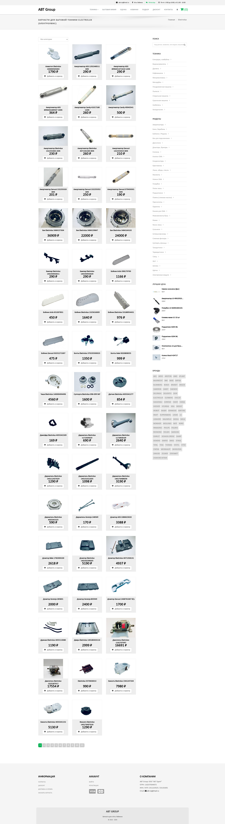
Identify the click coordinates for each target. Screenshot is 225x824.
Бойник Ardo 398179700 (121, 271)
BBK (166, 381)
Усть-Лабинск (138, 2)
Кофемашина (158, 73)
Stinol (178, 441)
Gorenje (167, 402)
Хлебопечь (157, 105)
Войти (91, 782)
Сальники (156, 229)
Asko (175, 376)
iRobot (156, 411)
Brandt (174, 385)
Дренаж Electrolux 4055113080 (53, 640)
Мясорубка (157, 82)
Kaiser (163, 411)
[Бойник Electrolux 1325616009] (87, 300)
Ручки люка (157, 225)
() (185, 9)
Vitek (183, 445)
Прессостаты (157, 202)
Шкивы (155, 266)
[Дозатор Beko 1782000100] (53, 546)
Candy (165, 389)
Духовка (156, 69)
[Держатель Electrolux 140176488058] (121, 464)
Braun (182, 385)
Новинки (134, 10)
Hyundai (165, 406)
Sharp (178, 436)
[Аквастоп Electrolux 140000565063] (53, 54)
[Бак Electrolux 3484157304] (53, 218)
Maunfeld (167, 419)
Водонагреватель (159, 64)
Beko (171, 381)
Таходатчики (157, 248)
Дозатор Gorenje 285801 (53, 599)
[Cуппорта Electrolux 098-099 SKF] (87, 382)
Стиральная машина (160, 96)
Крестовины (157, 166)
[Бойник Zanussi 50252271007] (53, 341)
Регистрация (93, 785)
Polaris (174, 428)
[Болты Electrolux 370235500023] (87, 341)
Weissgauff (165, 449)
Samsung (175, 432)
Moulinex (167, 424)
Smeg (172, 441)
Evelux (177, 398)
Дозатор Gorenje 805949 (87, 599)
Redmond (157, 432)
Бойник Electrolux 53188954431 (121, 312)
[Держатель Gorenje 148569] (87, 505)
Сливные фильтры (159, 239)
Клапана (156, 152)
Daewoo (173, 389)
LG (181, 415)
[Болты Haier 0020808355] (121, 341)
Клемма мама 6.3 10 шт (171, 318)
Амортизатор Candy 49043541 (120, 107)
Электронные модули (161, 275)
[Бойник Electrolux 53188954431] (121, 300)
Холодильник (158, 110)
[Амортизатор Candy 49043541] (121, 95)
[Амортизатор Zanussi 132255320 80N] (53, 177)
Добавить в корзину (54, 76)
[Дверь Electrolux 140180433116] (87, 627)
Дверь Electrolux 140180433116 (87, 640)
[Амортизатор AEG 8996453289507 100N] (53, 95)
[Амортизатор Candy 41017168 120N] (87, 95)
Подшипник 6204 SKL (170, 337)
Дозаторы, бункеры (160, 148)
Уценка (123, 10)
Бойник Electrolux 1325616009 (87, 312)
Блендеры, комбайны (161, 60)
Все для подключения (161, 138)
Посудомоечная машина (162, 87)
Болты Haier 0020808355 (121, 353)
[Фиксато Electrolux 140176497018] (87, 709)
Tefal (155, 445)
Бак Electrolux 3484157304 (53, 230)
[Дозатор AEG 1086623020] (121, 505)
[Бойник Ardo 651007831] (53, 300)
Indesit (179, 406)
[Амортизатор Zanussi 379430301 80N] (121, 177)
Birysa (178, 381)
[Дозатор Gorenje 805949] (87, 587)
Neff (175, 424)
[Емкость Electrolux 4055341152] (53, 709)
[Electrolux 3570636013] (87, 668)
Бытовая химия (109, 10)
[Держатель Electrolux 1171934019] (87, 423)
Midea (176, 419)
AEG (155, 376)
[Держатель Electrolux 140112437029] (53, 464)
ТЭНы (155, 257)
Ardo (160, 376)
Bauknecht (158, 381)
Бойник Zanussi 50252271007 (53, 353)
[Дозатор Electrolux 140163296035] (87, 546)
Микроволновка (159, 78)
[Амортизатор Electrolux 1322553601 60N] (53, 136)
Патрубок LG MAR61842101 (172, 308)
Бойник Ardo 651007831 (53, 312)
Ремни (155, 220)
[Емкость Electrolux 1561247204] (121, 668)
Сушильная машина (160, 101)
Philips (167, 428)
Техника (93, 10)
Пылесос (156, 91)
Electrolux (158, 398)
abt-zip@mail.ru (153, 791)
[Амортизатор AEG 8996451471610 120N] (121, 54)
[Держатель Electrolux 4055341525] (53, 505)
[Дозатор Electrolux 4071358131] (121, 546)
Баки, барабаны (159, 129)
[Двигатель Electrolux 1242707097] (121, 627)
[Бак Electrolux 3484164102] (121, 218)
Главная (171, 20)
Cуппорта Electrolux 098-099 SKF (87, 394)
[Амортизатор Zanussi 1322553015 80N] (121, 136)
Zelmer (165, 454)
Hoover (156, 406)
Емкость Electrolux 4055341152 (53, 722)
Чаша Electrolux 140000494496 (53, 394)
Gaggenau (157, 402)
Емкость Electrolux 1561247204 (121, 681)
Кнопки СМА (157, 157)
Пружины (156, 207)
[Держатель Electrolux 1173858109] (121, 423)
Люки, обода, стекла (161, 170)
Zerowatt (174, 454)
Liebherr (157, 419)
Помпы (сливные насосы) (162, 198)
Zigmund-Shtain (160, 458)
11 (82, 745)
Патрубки (156, 184)
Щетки (155, 270)
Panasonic (157, 428)
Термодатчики (158, 252)
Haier (175, 402)
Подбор (145, 10)
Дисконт (156, 10)
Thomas (168, 445)
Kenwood (172, 411)
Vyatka (156, 449)
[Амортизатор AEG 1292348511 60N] (87, 54)
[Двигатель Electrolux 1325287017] (53, 668)
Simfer (165, 441)
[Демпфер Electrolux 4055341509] (53, 423)
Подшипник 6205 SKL (170, 327)
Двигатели (157, 143)
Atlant (182, 376)
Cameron (157, 389)
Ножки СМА (157, 179)
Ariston (168, 376)
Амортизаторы (158, 125)
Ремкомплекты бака (160, 216)
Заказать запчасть (45, 793)
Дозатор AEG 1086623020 (121, 517)
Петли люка (157, 189)
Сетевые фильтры (159, 234)
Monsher (157, 424)
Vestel (176, 445)
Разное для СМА (159, 211)
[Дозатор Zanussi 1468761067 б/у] (121, 587)
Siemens (156, 441)
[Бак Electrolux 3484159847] (87, 218)
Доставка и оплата (45, 789)
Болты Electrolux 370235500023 (87, 353)
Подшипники (158, 193)
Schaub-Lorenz (168, 436)
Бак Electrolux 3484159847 (87, 230)
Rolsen (166, 432)
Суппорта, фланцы (160, 243)
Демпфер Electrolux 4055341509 (53, 435)
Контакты (168, 10)
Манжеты (156, 175)
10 (77, 745)
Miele (182, 419)
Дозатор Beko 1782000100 (53, 558)
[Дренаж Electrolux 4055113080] (53, 627)
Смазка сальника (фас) (170, 289)
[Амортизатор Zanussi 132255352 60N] (87, 177)
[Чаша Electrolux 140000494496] (53, 382)
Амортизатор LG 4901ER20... (172, 299)
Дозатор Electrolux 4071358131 (121, 558)
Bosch (166, 385)
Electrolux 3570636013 (87, 681)
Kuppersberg (165, 415)
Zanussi (156, 454)
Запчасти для (113, 816)
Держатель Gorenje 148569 (87, 517)
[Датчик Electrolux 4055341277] (121, 382)
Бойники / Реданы (160, 134)
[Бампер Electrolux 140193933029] (87, 259)
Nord (181, 424)
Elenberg (169, 398)
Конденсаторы (158, 161)
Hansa (182, 402)
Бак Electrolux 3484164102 (121, 230)
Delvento (167, 394)
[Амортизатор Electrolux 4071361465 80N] (87, 136)
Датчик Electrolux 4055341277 (121, 394)
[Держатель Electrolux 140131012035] (87, 464)
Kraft (155, 415)
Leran (175, 415)
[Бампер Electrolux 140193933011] (53, 259)
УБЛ (154, 261)
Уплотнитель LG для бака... (172, 346)
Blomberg (157, 385)
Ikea (172, 406)
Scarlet (156, 436)
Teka (161, 445)
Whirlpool (177, 449)
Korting (181, 411)
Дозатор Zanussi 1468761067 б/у (121, 599)
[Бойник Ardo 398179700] (121, 259)
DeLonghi (157, 394)
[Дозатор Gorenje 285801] (53, 587)
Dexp (175, 394)
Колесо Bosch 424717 (170, 356)
